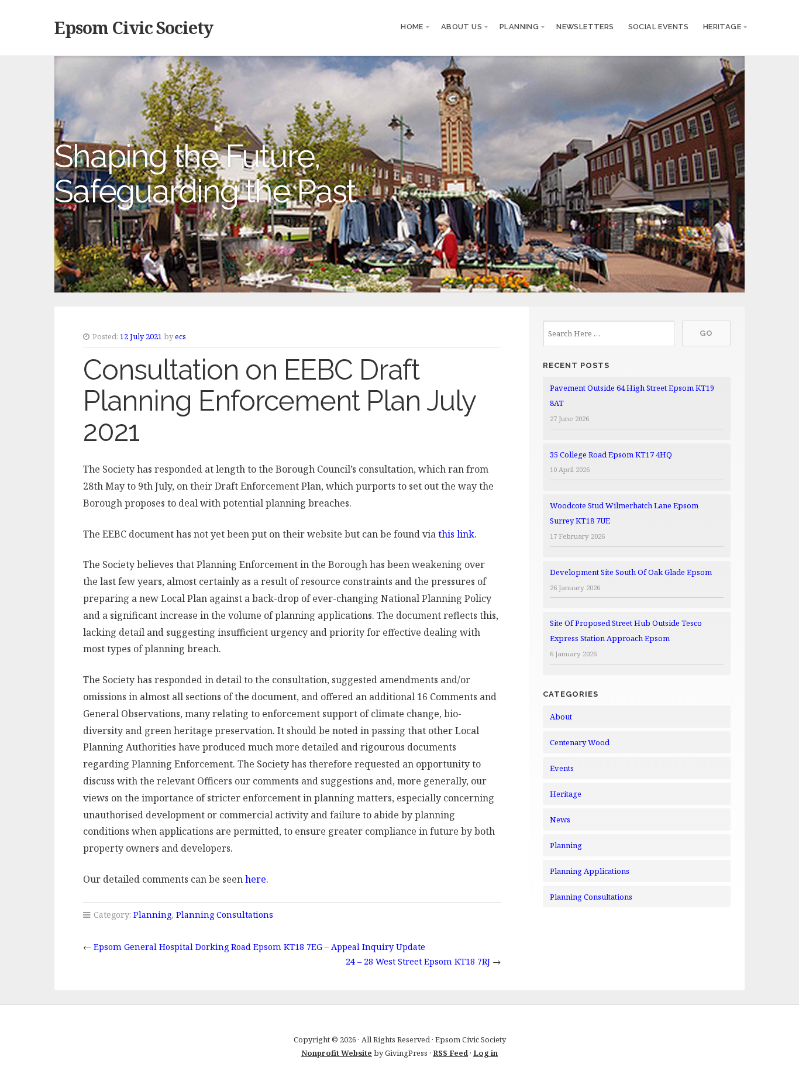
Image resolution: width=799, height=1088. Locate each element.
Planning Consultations (224, 914)
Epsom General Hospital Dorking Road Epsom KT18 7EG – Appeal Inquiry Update (259, 946)
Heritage (722, 26)
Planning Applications (589, 871)
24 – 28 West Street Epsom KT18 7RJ (418, 961)
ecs (180, 336)
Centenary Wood (579, 742)
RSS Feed (450, 1053)
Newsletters (585, 26)
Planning (519, 26)
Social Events (658, 26)
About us (461, 26)
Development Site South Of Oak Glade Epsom (631, 572)
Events (562, 768)
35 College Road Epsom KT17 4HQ (611, 454)
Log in (485, 1053)
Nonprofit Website (336, 1053)
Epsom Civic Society (133, 27)
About (561, 716)
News (560, 819)
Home (412, 26)
